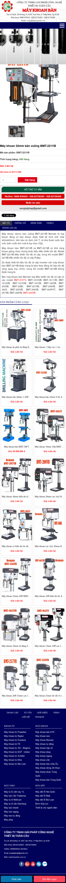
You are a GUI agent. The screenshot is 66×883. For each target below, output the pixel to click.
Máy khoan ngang (43, 756)
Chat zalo (16, 879)
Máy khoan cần (42, 760)
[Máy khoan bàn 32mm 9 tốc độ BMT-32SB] (49, 375)
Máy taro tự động (12, 816)
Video (56, 712)
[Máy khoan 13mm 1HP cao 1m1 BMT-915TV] (49, 624)
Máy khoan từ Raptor (14, 736)
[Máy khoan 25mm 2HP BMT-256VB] (16, 574)
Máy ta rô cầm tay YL (14, 792)
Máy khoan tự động (44, 744)
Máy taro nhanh (11, 808)
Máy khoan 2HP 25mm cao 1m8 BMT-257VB (23, 696)
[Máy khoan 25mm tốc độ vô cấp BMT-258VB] (49, 673)
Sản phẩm (16, 53)
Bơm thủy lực (41, 804)
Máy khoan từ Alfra (13, 760)
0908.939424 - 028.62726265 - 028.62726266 (37, 196)
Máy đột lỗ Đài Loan (44, 800)
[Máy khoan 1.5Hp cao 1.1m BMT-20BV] (49, 325)
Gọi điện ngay (49, 879)
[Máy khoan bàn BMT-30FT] (16, 424)
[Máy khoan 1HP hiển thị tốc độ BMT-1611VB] (49, 574)
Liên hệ (26, 717)
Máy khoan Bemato (51, 53)
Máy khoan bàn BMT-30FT (16, 447)
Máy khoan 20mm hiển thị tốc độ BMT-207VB (23, 496)
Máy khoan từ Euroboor (15, 740)
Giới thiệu (42, 712)
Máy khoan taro (42, 736)
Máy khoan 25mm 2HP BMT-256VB (18, 596)
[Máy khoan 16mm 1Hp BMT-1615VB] (49, 424)
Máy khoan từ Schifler (14, 756)
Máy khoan (31, 53)
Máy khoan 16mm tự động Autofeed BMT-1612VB (25, 646)
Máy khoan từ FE (12, 744)
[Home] (8, 6)
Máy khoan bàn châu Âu (46, 764)
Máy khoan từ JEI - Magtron (17, 748)
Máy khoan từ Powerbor (15, 732)
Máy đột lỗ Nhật (42, 796)
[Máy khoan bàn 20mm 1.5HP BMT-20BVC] (16, 375)
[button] (62, 26)
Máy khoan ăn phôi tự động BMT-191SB (20, 347)
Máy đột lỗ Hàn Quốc (45, 792)
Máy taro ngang (11, 812)
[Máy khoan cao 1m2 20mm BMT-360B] (49, 524)
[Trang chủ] (4, 53)
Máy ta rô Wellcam (12, 800)
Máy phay (8, 819)
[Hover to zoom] (33, 91)
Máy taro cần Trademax (15, 796)
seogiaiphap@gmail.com (35, 20)
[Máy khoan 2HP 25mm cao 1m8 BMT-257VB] (16, 673)
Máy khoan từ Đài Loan (15, 764)
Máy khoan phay (43, 752)
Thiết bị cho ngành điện (46, 808)
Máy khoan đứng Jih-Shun (47, 768)
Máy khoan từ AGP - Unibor (17, 752)
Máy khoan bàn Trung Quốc (48, 780)
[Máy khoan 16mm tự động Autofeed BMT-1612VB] (16, 624)
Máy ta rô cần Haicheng (15, 804)
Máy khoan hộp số (44, 748)
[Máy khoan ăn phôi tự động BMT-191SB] (16, 325)
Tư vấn (28, 712)
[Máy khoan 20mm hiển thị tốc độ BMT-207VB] (16, 474)
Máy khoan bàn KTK (44, 732)
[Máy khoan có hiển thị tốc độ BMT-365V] (16, 524)
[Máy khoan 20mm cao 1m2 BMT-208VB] (49, 474)
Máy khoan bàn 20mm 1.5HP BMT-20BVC (21, 397)
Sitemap (39, 717)
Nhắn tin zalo (33, 202)
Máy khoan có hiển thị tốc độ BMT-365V (20, 546)
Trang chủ (12, 712)
